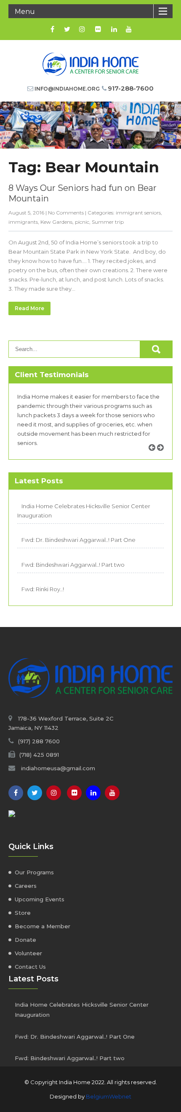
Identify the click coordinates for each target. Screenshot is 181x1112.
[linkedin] (113, 29)
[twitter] (67, 29)
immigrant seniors (138, 212)
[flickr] (97, 29)
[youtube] (128, 29)
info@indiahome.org (67, 89)
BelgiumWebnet (108, 1096)
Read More (29, 308)
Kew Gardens (56, 222)
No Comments (66, 212)
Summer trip (108, 222)
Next (163, 457)
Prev (155, 457)
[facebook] (52, 29)
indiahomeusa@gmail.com (58, 768)
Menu (25, 12)
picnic (82, 222)
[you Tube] (112, 792)
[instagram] (82, 29)
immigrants (23, 222)
